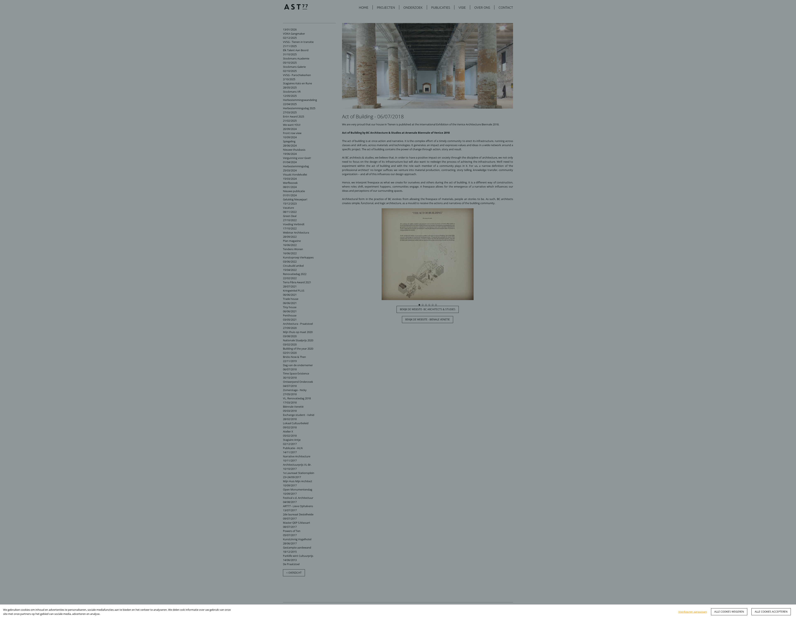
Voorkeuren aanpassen (692, 612)
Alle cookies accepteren (771, 611)
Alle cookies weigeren (729, 611)
